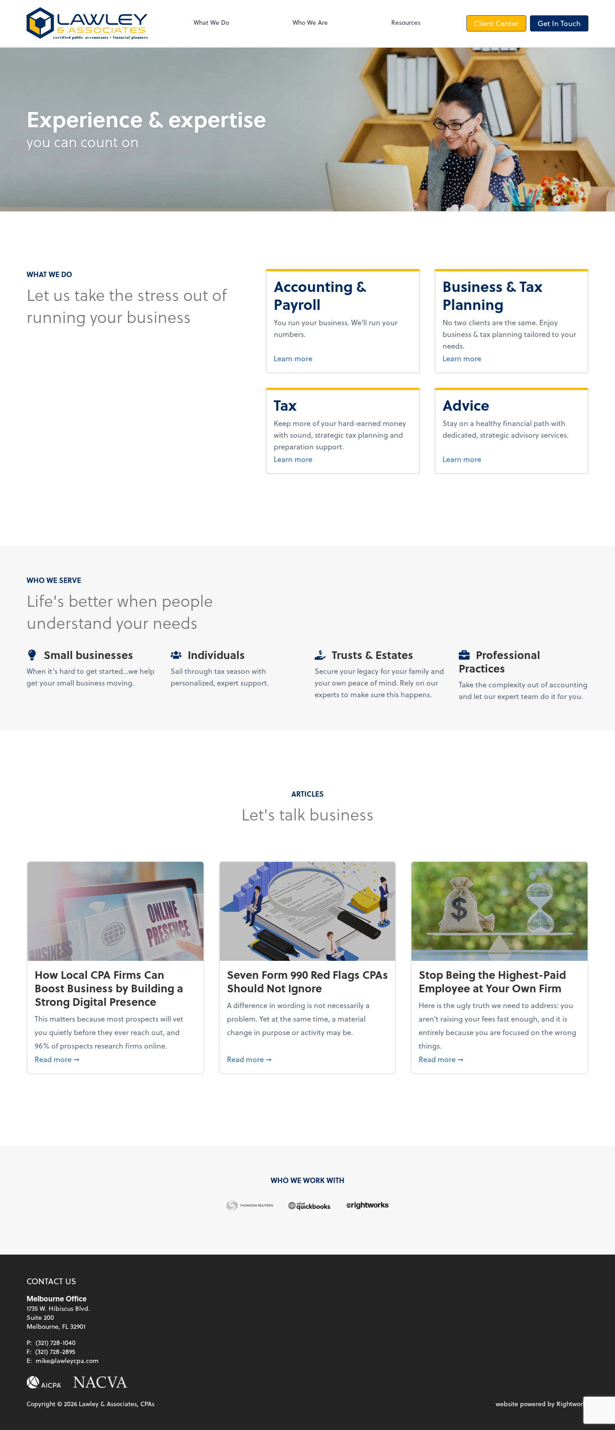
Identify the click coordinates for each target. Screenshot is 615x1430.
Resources (406, 22)
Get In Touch (559, 23)
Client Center (496, 23)
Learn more (327, 358)
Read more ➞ (115, 1058)
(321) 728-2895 (55, 1351)
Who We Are (310, 22)
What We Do (211, 22)
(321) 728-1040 (56, 1342)
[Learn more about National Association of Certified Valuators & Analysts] (100, 1382)
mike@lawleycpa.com (67, 1360)
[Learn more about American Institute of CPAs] (44, 1382)
